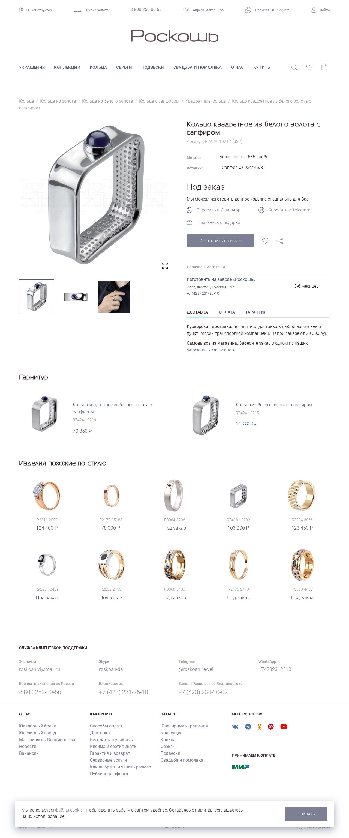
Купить (261, 67)
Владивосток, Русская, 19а (210, 287)
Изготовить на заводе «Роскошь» (221, 279)
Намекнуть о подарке (218, 222)
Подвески (153, 67)
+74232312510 (274, 669)
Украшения (32, 67)
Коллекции (67, 67)
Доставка (100, 732)
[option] (94, 195)
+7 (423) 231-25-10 (203, 293)
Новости (27, 746)
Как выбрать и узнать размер (120, 767)
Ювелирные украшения (184, 726)
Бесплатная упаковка (112, 739)
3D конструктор (39, 10)
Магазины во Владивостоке (47, 739)
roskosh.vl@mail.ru (39, 669)
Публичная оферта (109, 773)
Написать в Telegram (271, 10)
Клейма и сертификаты (113, 746)
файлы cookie (69, 810)
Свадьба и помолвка (197, 67)
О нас (237, 67)
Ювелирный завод (37, 732)
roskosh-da (111, 669)
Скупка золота (97, 10)
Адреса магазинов (208, 10)
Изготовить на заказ (220, 240)
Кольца (98, 67)
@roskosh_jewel (196, 669)
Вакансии (29, 753)
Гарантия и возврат (110, 753)
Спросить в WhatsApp (218, 210)
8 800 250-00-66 (146, 9)
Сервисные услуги (108, 760)
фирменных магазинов (210, 350)
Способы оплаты (107, 726)
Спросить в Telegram (289, 210)
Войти (325, 10)
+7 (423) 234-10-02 (203, 692)
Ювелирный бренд (37, 726)
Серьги (124, 67)
